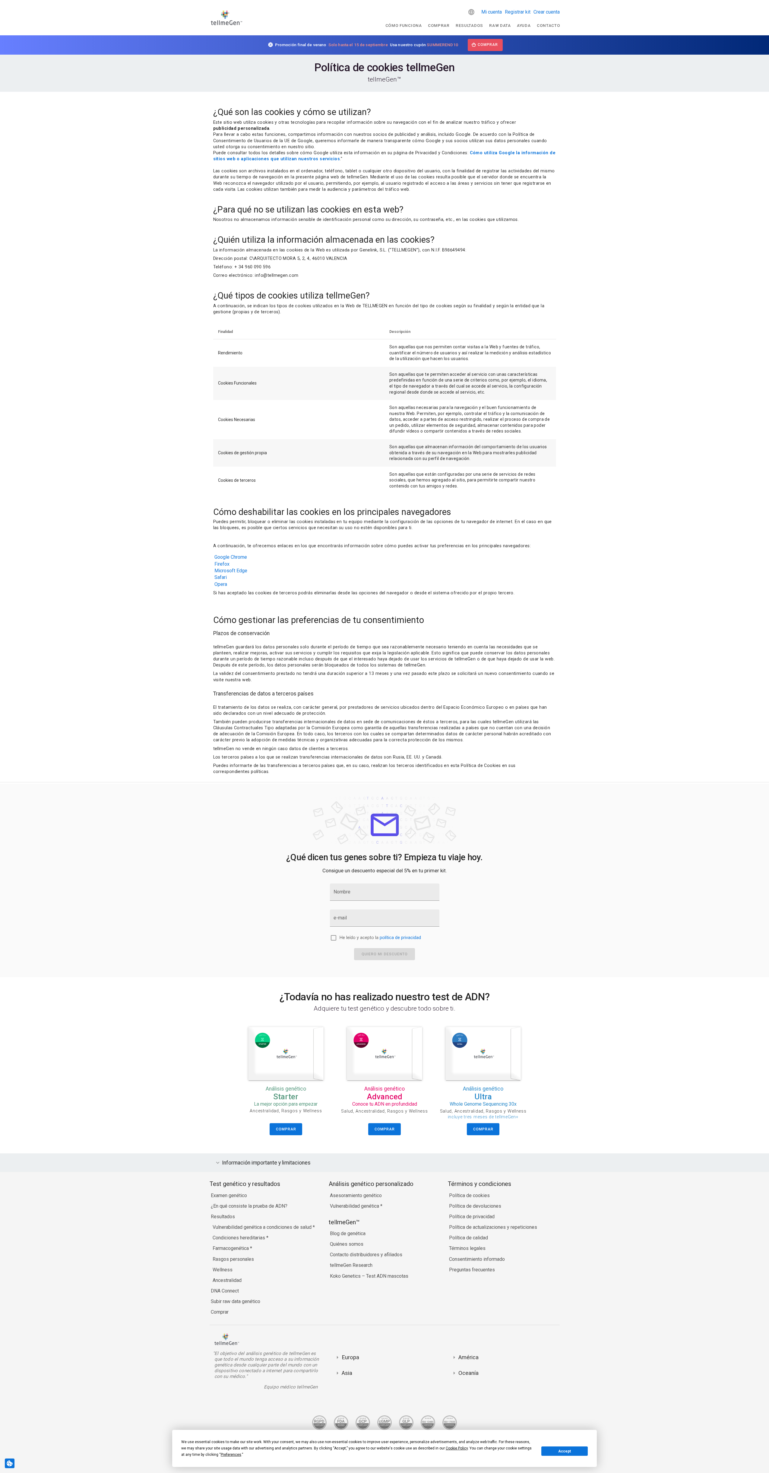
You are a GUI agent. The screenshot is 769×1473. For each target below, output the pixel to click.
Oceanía (468, 1373)
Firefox (221, 564)
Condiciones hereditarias (239, 1238)
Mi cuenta (491, 12)
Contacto (548, 25)
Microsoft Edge (230, 571)
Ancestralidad (227, 1280)
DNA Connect (225, 1291)
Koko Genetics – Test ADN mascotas (369, 1276)
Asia (347, 1373)
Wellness (223, 1270)
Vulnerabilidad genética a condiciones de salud (263, 1227)
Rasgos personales (233, 1259)
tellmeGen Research (351, 1265)
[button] (471, 12)
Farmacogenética (231, 1248)
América (468, 1357)
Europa (350, 1357)
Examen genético (229, 1195)
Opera (220, 584)
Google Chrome (230, 557)
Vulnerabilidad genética (355, 1206)
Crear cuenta (546, 12)
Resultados (469, 25)
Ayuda (523, 25)
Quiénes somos (346, 1244)
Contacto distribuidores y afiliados (366, 1254)
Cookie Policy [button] (457, 1448)
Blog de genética (348, 1233)
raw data (500, 25)
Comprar (439, 25)
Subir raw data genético (235, 1301)
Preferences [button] (231, 1454)
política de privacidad (400, 937)
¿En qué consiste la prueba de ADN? (249, 1206)
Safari (220, 577)
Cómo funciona (403, 25)
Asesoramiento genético (356, 1195)
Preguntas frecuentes (472, 1270)
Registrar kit (517, 12)
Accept (564, 1451)
